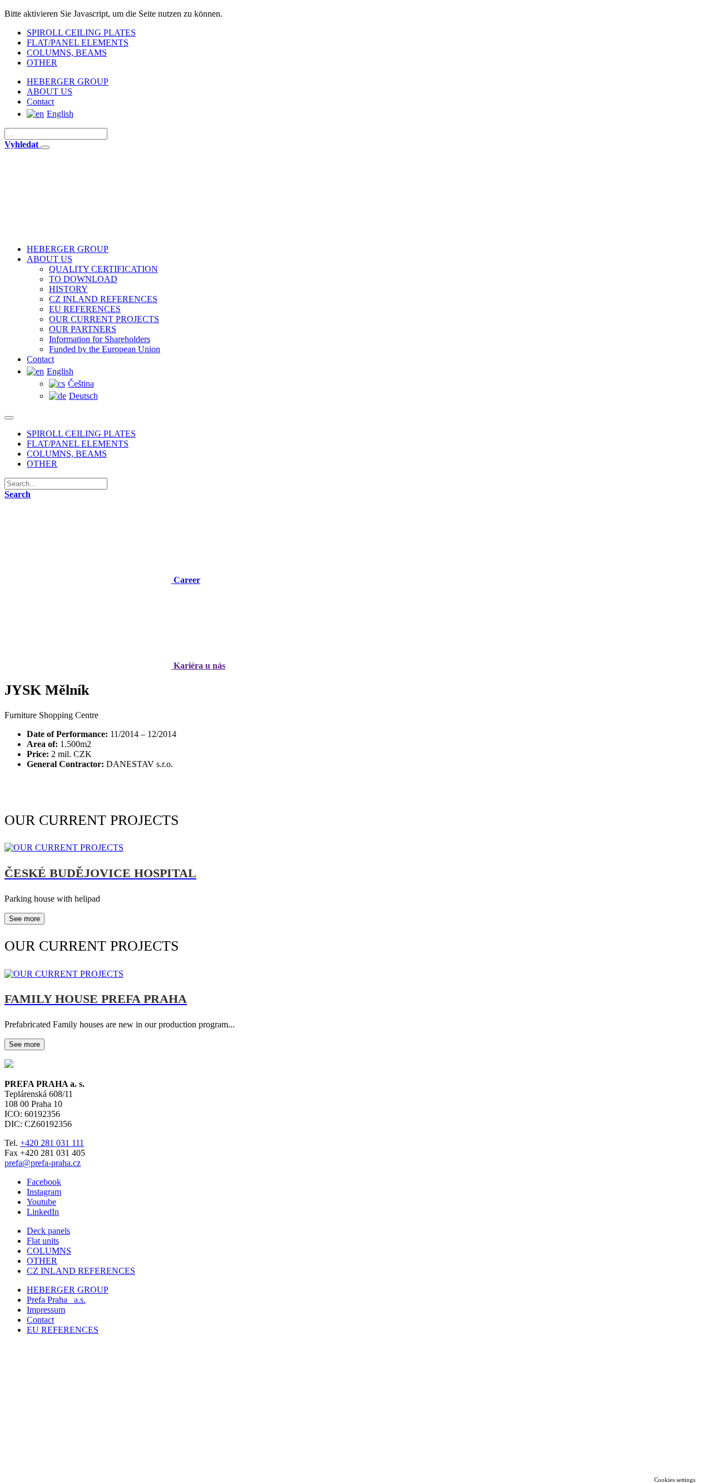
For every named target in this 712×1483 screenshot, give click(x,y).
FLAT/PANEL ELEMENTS (77, 42)
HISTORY (68, 289)
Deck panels (48, 1230)
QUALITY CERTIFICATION (103, 269)
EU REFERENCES (85, 309)
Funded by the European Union (104, 349)
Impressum (46, 1309)
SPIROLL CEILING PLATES (81, 32)
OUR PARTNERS (82, 329)
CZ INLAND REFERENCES (103, 299)
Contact (40, 101)
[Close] (45, 147)
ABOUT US (49, 91)
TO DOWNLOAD (83, 279)
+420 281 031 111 (52, 1143)
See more (24, 918)
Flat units (43, 1240)
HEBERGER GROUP (67, 81)
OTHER (42, 62)
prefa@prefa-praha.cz (42, 1163)
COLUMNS (49, 1250)
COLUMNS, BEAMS (67, 52)
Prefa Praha (56, 1299)
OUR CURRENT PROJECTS (104, 319)
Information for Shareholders (99, 339)
